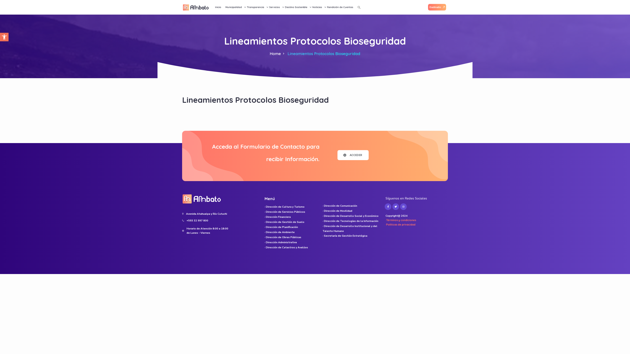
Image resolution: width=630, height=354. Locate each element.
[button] (4, 37)
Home (275, 53)
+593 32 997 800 (197, 220)
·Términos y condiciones (401, 220)
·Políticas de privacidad (400, 224)
